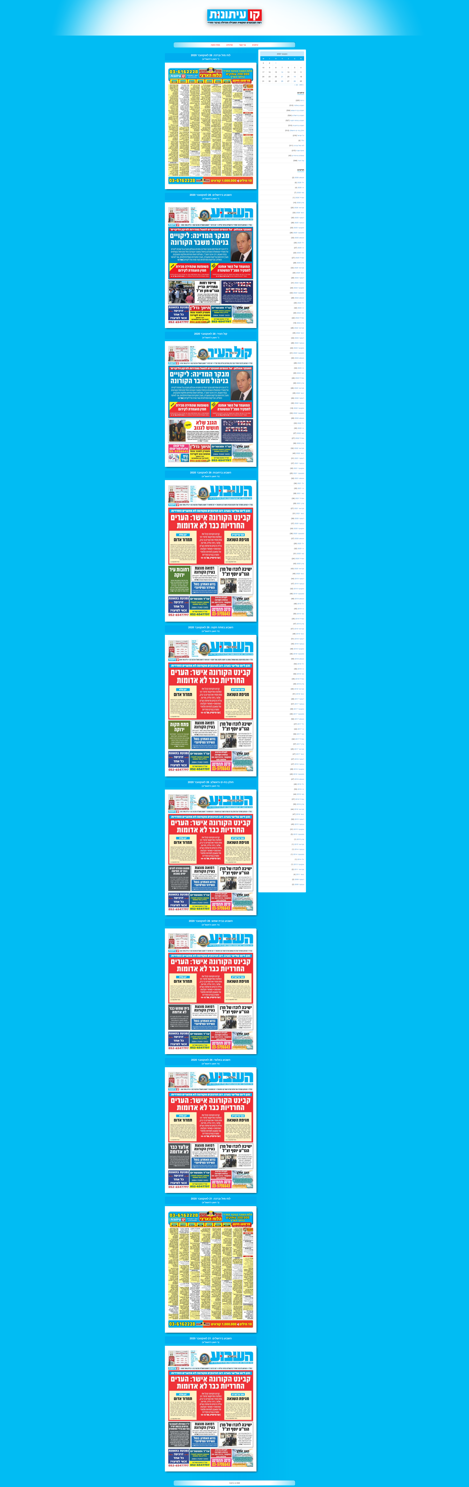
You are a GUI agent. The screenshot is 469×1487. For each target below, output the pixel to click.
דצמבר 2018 (299, 638)
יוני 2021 (301, 488)
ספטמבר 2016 (298, 774)
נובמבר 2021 (299, 463)
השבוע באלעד (299, 105)
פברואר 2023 (299, 388)
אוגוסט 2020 (299, 538)
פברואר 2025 (299, 267)
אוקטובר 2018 (299, 648)
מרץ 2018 (300, 684)
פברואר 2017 (299, 749)
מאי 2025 (300, 252)
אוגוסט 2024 (299, 298)
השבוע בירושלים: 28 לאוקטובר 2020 (211, 196)
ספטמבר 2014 (298, 854)
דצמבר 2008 (299, 879)
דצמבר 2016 (299, 759)
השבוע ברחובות (298, 125)
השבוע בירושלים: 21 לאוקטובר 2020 (211, 1340)
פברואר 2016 (299, 809)
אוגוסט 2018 (299, 658)
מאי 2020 (300, 553)
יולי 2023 (300, 363)
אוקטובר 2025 (299, 227)
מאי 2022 (300, 433)
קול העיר (301, 160)
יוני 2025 (301, 247)
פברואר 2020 (299, 568)
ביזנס (302, 100)
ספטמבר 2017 (298, 714)
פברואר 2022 (299, 448)
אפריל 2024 (299, 318)
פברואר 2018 (299, 689)
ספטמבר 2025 (298, 232)
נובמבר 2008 (299, 884)
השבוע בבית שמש (297, 110)
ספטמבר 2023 (298, 353)
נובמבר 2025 (299, 222)
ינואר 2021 (300, 513)
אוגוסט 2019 (299, 598)
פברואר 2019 (299, 628)
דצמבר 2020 (299, 518)
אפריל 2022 (299, 438)
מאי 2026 (300, 192)
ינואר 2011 (300, 874)
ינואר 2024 (300, 333)
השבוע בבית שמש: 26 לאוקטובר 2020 (211, 922)
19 (295, 76)
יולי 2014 (300, 859)
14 (282, 72)
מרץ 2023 (300, 383)
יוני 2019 (301, 608)
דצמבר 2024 (299, 277)
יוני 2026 (301, 187)
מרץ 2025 (300, 262)
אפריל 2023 (299, 378)
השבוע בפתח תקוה (297, 120)
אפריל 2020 (299, 558)
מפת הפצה (215, 44)
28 (282, 81)
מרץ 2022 (300, 443)
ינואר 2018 (300, 694)
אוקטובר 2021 (299, 468)
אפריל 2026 (299, 197)
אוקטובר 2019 (299, 588)
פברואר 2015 (299, 844)
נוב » (296, 84)
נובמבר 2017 (299, 704)
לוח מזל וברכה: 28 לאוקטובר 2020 (210, 56)
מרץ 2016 (300, 804)
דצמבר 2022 (299, 398)
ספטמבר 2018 (298, 653)
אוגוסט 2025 (299, 237)
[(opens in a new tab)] (210, 125)
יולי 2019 (300, 603)
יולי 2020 (300, 543)
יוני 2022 (301, 428)
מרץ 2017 (300, 744)
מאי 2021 (300, 493)
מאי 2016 (300, 794)
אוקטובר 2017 (299, 709)
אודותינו (229, 44)
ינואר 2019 (300, 633)
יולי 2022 (300, 423)
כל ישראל (300, 135)
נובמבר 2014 (299, 849)
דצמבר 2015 (299, 819)
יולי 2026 (300, 182)
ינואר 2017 (300, 754)
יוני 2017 (301, 729)
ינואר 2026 (300, 212)
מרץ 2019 (300, 623)
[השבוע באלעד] (210, 1130)
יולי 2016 (300, 784)
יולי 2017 (300, 724)
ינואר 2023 (300, 393)
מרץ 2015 (300, 839)
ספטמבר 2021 (298, 473)
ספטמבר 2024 (298, 293)
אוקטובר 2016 (299, 769)
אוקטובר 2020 (299, 528)
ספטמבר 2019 (298, 593)
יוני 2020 (301, 548)
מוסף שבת (300, 150)
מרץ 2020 (300, 563)
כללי (302, 140)
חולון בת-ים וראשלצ (297, 130)
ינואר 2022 (300, 453)
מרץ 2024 (300, 323)
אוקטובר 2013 (299, 864)
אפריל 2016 (299, 799)
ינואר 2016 (300, 814)
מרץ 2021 (300, 503)
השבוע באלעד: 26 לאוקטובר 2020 (210, 1061)
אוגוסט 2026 (299, 177)
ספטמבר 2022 (298, 413)
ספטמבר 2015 (298, 834)
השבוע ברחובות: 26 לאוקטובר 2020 (210, 474)
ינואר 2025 (300, 272)
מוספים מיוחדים (298, 155)
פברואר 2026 (299, 207)
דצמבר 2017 (299, 699)
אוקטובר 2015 (299, 829)
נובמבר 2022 (299, 403)
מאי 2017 (300, 734)
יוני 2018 (301, 669)
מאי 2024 (300, 313)
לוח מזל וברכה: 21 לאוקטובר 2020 (210, 1200)
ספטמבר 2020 (298, 533)
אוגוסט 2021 (299, 478)
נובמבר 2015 (299, 824)
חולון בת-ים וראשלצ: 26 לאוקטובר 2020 (211, 783)
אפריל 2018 (299, 679)
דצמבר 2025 (299, 217)
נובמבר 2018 (299, 643)
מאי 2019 (300, 613)
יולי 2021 (300, 483)
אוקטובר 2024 (299, 287)
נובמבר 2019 (299, 583)
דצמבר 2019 (299, 578)
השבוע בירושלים (298, 115)
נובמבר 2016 (299, 764)
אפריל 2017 (299, 739)
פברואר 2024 (299, 328)
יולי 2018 (300, 663)
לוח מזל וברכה (299, 145)
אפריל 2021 (299, 498)
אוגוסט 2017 (299, 719)
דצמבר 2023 (299, 338)
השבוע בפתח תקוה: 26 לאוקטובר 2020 (210, 629)
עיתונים (255, 44)
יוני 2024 (301, 308)
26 (295, 81)
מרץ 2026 (300, 202)
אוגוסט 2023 (299, 358)
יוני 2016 (301, 789)
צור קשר (242, 44)
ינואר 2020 (300, 573)
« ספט (301, 84)
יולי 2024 (300, 303)
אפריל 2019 (299, 618)
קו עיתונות (232, 1483)
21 (282, 76)
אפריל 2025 (299, 257)
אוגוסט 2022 (299, 418)
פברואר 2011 (299, 869)
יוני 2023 (301, 368)
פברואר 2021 (299, 508)
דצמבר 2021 (299, 458)
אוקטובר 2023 (299, 348)
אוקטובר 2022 (299, 408)
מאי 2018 (300, 674)
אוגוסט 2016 (299, 779)
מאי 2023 (300, 373)
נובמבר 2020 (299, 523)
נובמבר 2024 (299, 282)
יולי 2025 (300, 242)
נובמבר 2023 (299, 343)
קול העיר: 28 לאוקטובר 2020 (210, 335)
